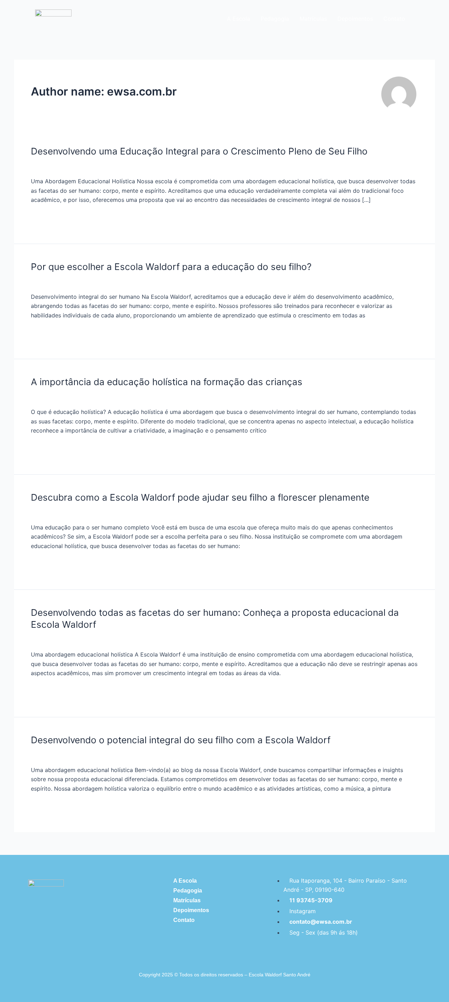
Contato (394, 18)
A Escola (238, 18)
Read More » (48, 217)
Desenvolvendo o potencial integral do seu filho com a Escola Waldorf (180, 739)
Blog (99, 165)
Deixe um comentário (59, 165)
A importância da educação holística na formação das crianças (166, 381)
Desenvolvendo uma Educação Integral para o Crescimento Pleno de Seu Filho (199, 151)
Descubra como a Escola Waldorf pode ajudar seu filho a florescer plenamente (200, 497)
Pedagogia (275, 18)
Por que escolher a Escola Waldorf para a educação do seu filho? (171, 266)
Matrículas (313, 18)
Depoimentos (355, 18)
